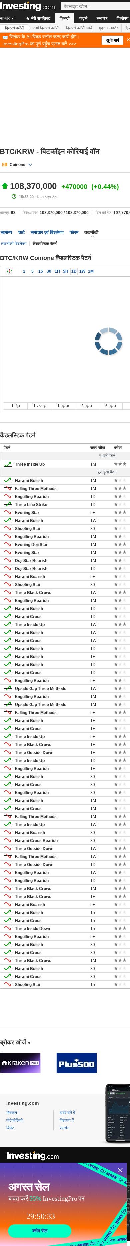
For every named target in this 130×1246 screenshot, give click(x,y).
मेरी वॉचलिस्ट (40, 18)
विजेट (10, 1128)
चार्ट (21, 232)
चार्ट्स (83, 18)
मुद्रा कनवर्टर (108, 28)
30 (49, 271)
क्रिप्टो (65, 18)
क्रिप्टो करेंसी (14, 28)
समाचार (102, 18)
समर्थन (64, 1128)
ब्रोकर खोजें (13, 1042)
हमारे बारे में (67, 1112)
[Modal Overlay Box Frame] (63, 1204)
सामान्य (6, 232)
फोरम (74, 232)
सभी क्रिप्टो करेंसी (46, 28)
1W (82, 271)
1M (91, 271)
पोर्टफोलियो (14, 1120)
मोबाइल (11, 1112)
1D (74, 271)
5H (65, 271)
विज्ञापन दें (67, 1120)
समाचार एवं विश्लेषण (47, 232)
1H (57, 271)
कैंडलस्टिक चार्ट (9, 271)
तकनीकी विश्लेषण (13, 243)
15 (40, 271)
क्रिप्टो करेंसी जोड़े (79, 28)
